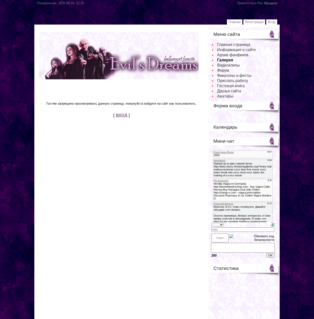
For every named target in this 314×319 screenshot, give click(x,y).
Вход (271, 22)
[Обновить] (272, 224)
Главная (235, 22)
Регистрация (254, 22)
